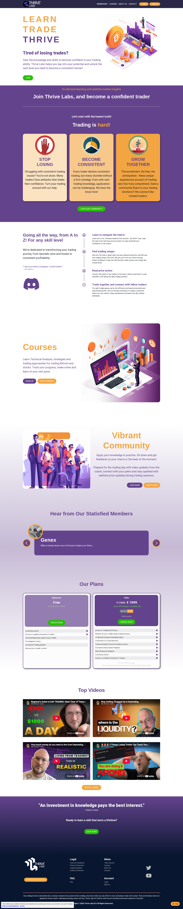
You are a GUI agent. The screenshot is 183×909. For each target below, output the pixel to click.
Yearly (130, 611)
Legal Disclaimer (76, 868)
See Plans (151, 485)
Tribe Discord (109, 863)
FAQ (71, 882)
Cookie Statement (77, 870)
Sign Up (154, 4)
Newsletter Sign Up (36, 880)
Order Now (57, 622)
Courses (113, 4)
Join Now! (91, 831)
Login (144, 4)
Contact (133, 4)
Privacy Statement (77, 865)
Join (28, 78)
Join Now (135, 485)
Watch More (91, 787)
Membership (102, 4)
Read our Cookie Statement (10, 906)
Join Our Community (91, 209)
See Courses (47, 381)
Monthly (123, 611)
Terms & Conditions (77, 863)
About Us (123, 4)
